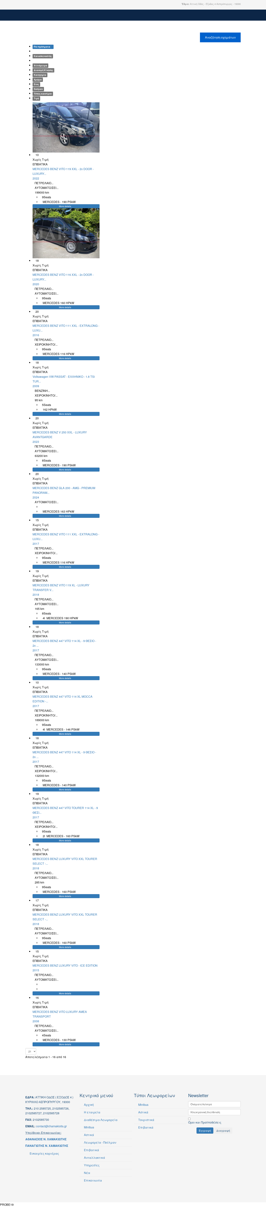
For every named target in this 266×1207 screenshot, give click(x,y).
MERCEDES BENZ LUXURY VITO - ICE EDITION (65, 967)
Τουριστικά (146, 1120)
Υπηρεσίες (91, 1165)
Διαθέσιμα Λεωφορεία (100, 1120)
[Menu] (239, 17)
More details (65, 206)
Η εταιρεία (91, 1112)
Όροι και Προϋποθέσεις (204, 1122)
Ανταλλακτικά (94, 1157)
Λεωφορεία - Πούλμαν (99, 1142)
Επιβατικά (91, 1150)
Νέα (86, 1173)
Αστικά (88, 1135)
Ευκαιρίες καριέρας (44, 1153)
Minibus (88, 1127)
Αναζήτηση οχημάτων (220, 37)
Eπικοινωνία (92, 1180)
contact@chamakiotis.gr (51, 1126)
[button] (38, 127)
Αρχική (88, 1105)
